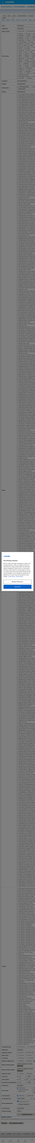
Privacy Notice (19, 576)
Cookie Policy (11, 576)
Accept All (17, 586)
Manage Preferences (17, 581)
